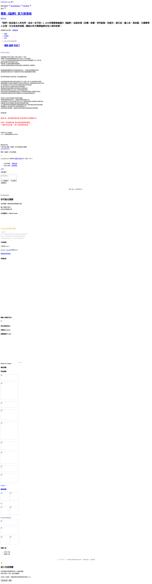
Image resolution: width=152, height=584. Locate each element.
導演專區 (14, 165)
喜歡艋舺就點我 (6, 253)
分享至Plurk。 (14, 250)
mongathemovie (5, 148)
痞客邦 (17, 158)
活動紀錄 (14, 163)
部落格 (6, 36)
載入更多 (3, 172)
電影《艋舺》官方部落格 (16, 13)
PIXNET (63, 559)
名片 (5, 38)
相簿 (5, 34)
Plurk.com (20, 362)
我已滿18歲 (4, 580)
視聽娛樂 (15, 30)
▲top (2, 168)
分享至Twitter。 (5, 246)
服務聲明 (92, 559)
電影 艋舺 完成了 (12, 45)
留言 (20, 158)
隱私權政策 (86, 559)
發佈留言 (3, 183)
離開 (10, 580)
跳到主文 (3, 18)
